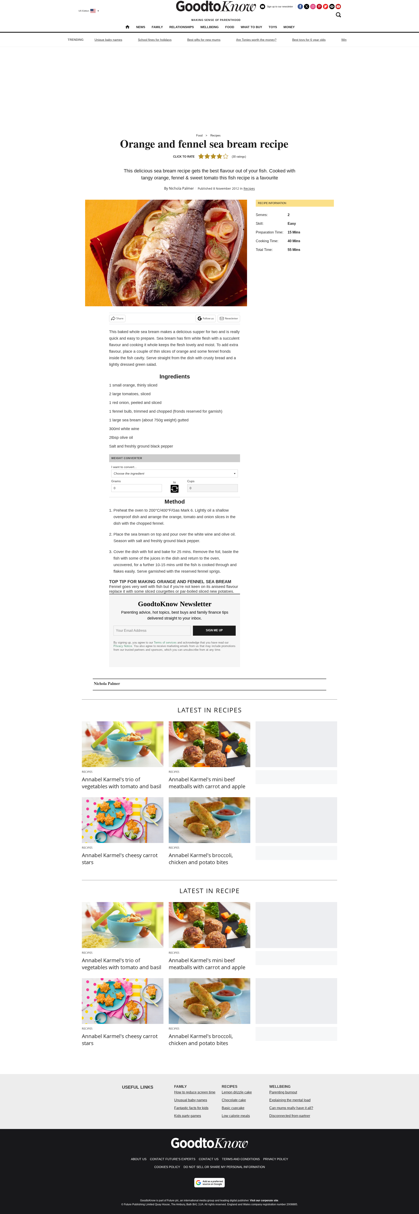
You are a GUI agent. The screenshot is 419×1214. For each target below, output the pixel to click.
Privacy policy (275, 1159)
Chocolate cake (234, 1100)
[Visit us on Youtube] (338, 6)
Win (344, 39)
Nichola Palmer (181, 188)
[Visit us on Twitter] (306, 6)
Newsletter (231, 318)
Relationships (181, 27)
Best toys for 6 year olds (309, 39)
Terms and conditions (241, 1159)
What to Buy (251, 27)
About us (138, 1159)
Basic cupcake (233, 1108)
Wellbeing (209, 27)
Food (229, 27)
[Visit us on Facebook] (300, 6)
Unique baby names (108, 39)
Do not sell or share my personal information (224, 1167)
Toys (273, 27)
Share (120, 318)
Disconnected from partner (289, 1116)
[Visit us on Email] (332, 6)
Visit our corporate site (264, 1200)
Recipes (215, 135)
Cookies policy (167, 1167)
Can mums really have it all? (291, 1108)
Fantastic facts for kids (191, 1108)
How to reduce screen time (194, 1092)
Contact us (208, 1159)
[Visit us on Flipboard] (325, 6)
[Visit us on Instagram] (313, 6)
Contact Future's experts (172, 1159)
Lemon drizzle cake (237, 1092)
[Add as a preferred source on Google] (209, 1182)
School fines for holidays (155, 39)
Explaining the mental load (290, 1100)
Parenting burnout (283, 1092)
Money (289, 27)
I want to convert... (124, 467)
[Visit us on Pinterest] (319, 6)
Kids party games (187, 1116)
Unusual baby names (190, 1100)
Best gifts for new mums (203, 39)
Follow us (208, 318)
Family (157, 27)
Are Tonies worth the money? (256, 39)
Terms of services (165, 642)
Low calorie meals (236, 1116)
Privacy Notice (122, 646)
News (140, 27)
